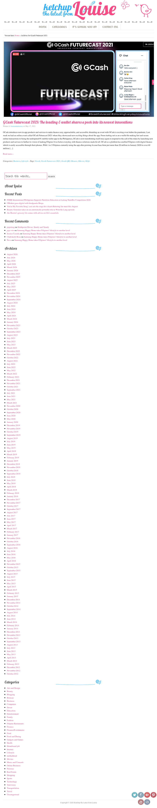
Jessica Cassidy (13, 233)
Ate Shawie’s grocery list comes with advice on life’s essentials (33, 212)
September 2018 (13, 473)
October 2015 (12, 567)
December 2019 (13, 425)
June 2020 (11, 415)
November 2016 (13, 538)
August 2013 (12, 644)
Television (11, 784)
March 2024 (12, 318)
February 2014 (13, 625)
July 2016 (11, 551)
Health (9, 742)
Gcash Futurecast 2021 (50, 161)
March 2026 (12, 267)
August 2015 (12, 573)
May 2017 (11, 522)
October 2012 (12, 673)
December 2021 (13, 380)
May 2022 (11, 370)
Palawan (10, 768)
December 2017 (13, 499)
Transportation (13, 788)
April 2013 (11, 657)
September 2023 (13, 331)
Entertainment (13, 713)
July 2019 (11, 441)
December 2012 (13, 667)
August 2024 (12, 302)
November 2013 (13, 635)
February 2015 (13, 593)
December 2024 (13, 293)
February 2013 (13, 664)
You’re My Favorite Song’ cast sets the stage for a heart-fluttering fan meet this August (42, 206)
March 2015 (12, 589)
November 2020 (13, 406)
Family (10, 717)
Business (17, 161)
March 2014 (12, 622)
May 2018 (11, 483)
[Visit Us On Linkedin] (147, 804)
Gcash (37, 161)
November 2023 (13, 325)
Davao (9, 707)
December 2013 (13, 631)
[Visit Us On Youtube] (141, 804)
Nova (9, 240)
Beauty (10, 691)
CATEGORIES (59, 27)
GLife (87, 161)
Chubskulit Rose (14, 236)
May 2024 (11, 312)
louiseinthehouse (17, 126)
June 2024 (11, 309)
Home (17, 35)
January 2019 (12, 460)
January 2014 (12, 628)
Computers (11, 704)
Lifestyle (25, 161)
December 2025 (13, 273)
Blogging (11, 694)
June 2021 (11, 396)
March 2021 (12, 402)
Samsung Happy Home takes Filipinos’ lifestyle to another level (43, 230)
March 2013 (12, 660)
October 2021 (12, 386)
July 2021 (11, 393)
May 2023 (11, 344)
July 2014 (11, 615)
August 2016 (12, 548)
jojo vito (10, 230)
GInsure (74, 161)
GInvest (81, 161)
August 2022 (12, 360)
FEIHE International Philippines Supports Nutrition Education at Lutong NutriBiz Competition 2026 (49, 200)
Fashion (10, 720)
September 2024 (13, 299)
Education (11, 710)
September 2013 (13, 641)
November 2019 (13, 428)
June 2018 (11, 480)
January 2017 (12, 535)
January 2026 (12, 270)
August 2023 (12, 335)
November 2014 (13, 602)
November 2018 (13, 467)
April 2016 (11, 560)
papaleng (11, 227)
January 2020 (12, 422)
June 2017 (11, 518)
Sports (9, 778)
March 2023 (12, 347)
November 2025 (13, 276)
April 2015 (11, 586)
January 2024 (12, 322)
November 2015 (13, 564)
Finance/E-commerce (15, 730)
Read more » (8, 153)
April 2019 (11, 451)
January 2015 (12, 596)
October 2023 (12, 328)
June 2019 (11, 444)
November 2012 (13, 670)
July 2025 (11, 283)
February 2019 (13, 457)
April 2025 (11, 289)
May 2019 (11, 447)
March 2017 (12, 528)
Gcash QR (65, 161)
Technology (12, 781)
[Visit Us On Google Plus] (147, 797)
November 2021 (13, 383)
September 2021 (13, 389)
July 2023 (11, 338)
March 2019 (12, 454)
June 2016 (11, 554)
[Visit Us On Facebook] (141, 797)
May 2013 (11, 654)
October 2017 (12, 506)
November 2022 (13, 354)
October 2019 (12, 431)
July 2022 (11, 364)
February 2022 (13, 376)
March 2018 (12, 489)
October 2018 (12, 470)
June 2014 (11, 618)
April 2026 (11, 264)
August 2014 (12, 612)
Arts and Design (13, 688)
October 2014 (12, 606)
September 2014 (13, 609)
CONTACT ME (110, 27)
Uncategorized (13, 794)
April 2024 (11, 315)
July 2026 (11, 257)
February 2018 (13, 493)
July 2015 (11, 577)
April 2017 (11, 525)
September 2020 (13, 412)
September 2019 (13, 435)
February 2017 (13, 531)
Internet (10, 749)
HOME (43, 27)
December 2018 (13, 464)
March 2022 (12, 373)
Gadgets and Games (15, 739)
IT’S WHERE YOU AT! (84, 27)
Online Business (13, 765)
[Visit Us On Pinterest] (153, 797)
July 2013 (11, 648)
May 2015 (11, 583)
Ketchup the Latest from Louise (78, 10)
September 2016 (13, 544)
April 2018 (11, 486)
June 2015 (11, 580)
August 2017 (12, 512)
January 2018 (12, 496)
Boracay (10, 697)
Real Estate (11, 772)
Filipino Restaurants (15, 723)
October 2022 (12, 357)
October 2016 (12, 541)
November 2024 (13, 296)
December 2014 (13, 599)
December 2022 (13, 351)
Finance (10, 726)
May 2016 (11, 557)
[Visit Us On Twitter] (134, 797)
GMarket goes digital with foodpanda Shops (25, 203)
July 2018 (11, 477)
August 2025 (12, 280)
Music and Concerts (15, 762)
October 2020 (12, 409)
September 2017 (13, 509)
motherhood (12, 755)
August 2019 (12, 438)
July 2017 (11, 515)
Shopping (11, 775)
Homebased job (13, 746)
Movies (10, 759)
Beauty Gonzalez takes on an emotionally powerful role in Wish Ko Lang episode (41, 209)
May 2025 (11, 286)
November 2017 (13, 502)
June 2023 (11, 341)
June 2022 (11, 367)
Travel (9, 791)
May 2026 (11, 260)
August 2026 (12, 254)
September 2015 (13, 570)
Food (9, 733)
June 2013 (11, 651)
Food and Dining (14, 736)
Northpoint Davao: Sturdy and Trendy (33, 227)
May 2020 (11, 418)
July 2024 (11, 306)
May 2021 (11, 399)
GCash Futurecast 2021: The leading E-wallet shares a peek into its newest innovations (67, 122)
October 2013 (12, 638)
